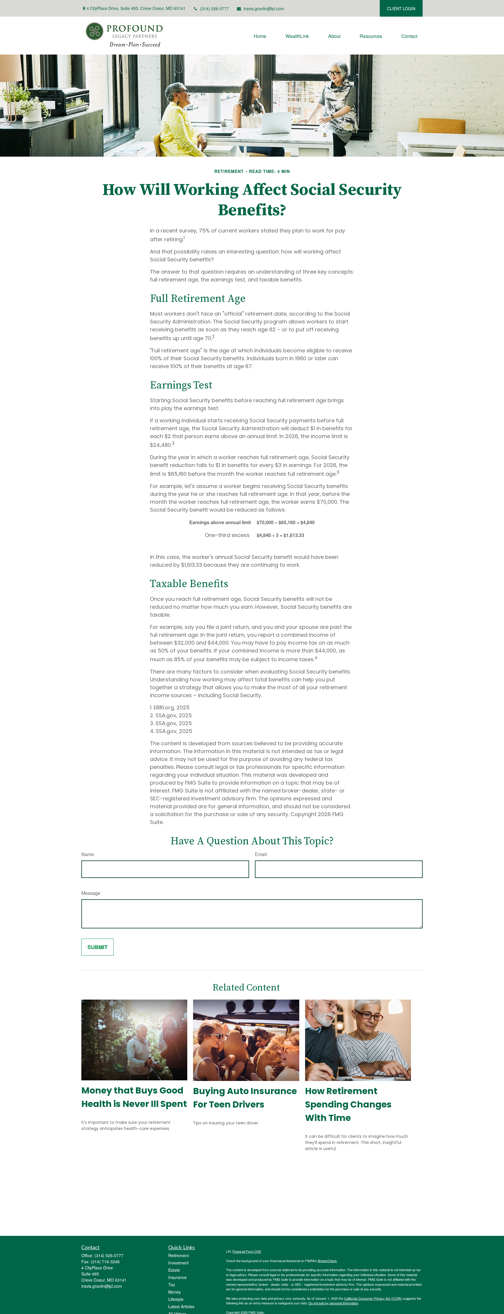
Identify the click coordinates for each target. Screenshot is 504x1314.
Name (87, 854)
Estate (174, 1270)
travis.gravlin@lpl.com (264, 8)
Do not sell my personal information (333, 1303)
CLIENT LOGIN (401, 8)
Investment (178, 1263)
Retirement (178, 1255)
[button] (260, 35)
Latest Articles (181, 1306)
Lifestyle (175, 1299)
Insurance (177, 1277)
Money (174, 1292)
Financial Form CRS (246, 1251)
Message (90, 893)
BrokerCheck (327, 1260)
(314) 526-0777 (214, 8)
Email (261, 854)
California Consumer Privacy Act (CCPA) (373, 1298)
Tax (171, 1284)
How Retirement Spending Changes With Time (348, 1104)
